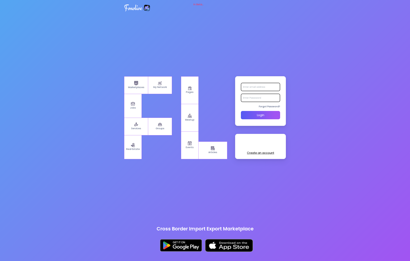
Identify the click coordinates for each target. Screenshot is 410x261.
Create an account (260, 153)
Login (260, 115)
